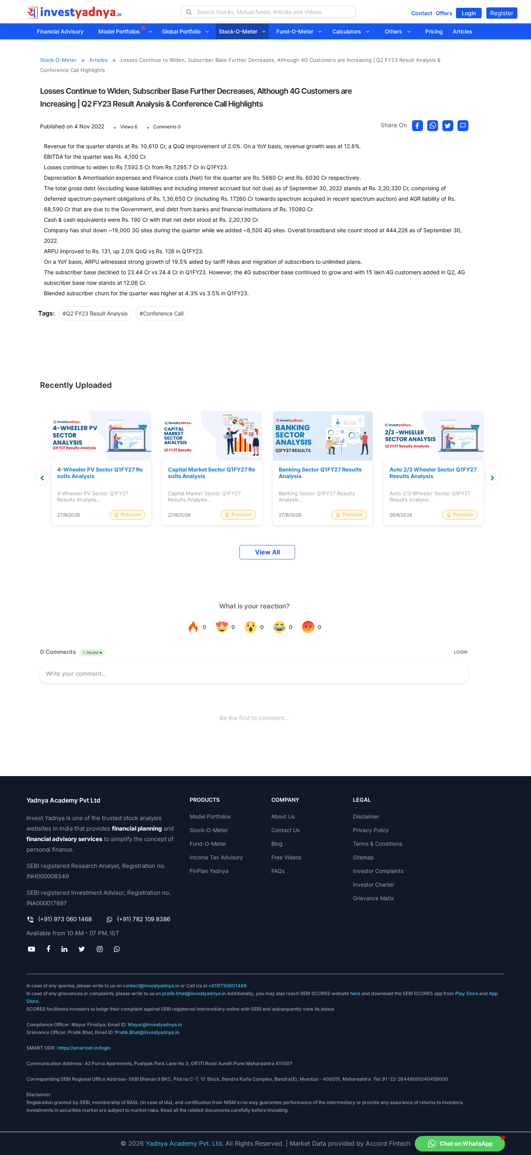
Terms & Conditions (377, 843)
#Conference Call (161, 313)
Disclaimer (366, 816)
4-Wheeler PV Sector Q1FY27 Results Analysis (100, 472)
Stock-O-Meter (240, 31)
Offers (444, 13)
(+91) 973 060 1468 (65, 919)
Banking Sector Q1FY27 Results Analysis (320, 472)
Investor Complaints (378, 871)
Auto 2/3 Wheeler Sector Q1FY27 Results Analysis (433, 472)
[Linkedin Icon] (64, 948)
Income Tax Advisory (216, 857)
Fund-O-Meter (297, 31)
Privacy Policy (371, 830)
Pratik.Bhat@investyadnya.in (147, 1032)
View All (267, 552)
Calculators (349, 31)
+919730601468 (227, 985)
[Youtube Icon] (31, 948)
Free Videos (286, 857)
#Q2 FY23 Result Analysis (95, 313)
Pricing (434, 31)
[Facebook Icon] (48, 948)
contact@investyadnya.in (151, 985)
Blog (277, 843)
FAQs (278, 871)
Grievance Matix (373, 898)
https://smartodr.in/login (84, 1048)
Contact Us (285, 830)
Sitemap (363, 857)
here (355, 993)
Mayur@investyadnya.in (155, 1024)
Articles (462, 31)
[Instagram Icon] (99, 948)
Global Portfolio (183, 31)
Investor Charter (373, 884)
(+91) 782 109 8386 (143, 919)
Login (469, 13)
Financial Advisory (60, 31)
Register (502, 13)
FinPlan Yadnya (209, 871)
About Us (283, 816)
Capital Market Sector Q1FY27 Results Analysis (211, 472)
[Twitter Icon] (82, 948)
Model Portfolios (119, 31)
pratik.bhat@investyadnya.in (194, 993)
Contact (421, 13)
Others (396, 31)
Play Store (466, 993)
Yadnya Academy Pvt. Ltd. (185, 1143)
